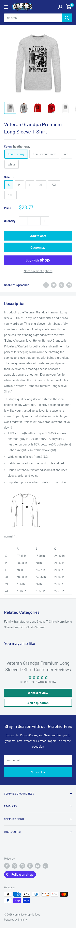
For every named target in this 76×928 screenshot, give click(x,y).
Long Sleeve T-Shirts (43, 621)
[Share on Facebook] (46, 285)
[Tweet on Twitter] (61, 285)
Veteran (40, 627)
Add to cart (38, 236)
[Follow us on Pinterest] (30, 866)
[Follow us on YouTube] (38, 866)
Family (8, 621)
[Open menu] (6, 7)
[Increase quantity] (45, 221)
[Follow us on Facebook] (7, 866)
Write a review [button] (38, 692)
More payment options (38, 271)
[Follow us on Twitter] (14, 866)
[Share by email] (69, 285)
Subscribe (38, 772)
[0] (68, 6)
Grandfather (21, 621)
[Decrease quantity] (23, 221)
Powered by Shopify (15, 919)
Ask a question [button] (38, 703)
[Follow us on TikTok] (45, 866)
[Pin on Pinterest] (54, 285)
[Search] (67, 17)
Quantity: (10, 221)
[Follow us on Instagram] (22, 866)
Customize (38, 247)
